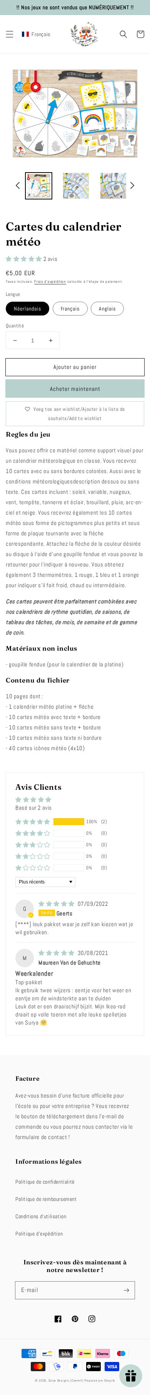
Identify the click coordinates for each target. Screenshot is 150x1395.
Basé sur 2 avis (33, 807)
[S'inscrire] (126, 1290)
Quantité (15, 325)
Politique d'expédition (39, 1233)
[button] (9, 34)
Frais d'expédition (50, 281)
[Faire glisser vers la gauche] (18, 186)
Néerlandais (27, 308)
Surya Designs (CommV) (66, 1380)
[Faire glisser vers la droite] (131, 186)
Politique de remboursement (46, 1199)
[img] (57, 903)
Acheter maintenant (75, 388)
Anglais (107, 308)
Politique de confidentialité (45, 1181)
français (70, 308)
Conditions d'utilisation (40, 1216)
